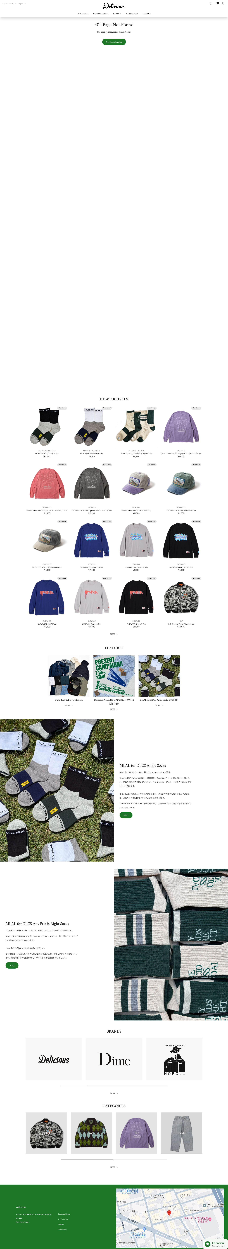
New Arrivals (83, 13)
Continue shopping (114, 42)
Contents (146, 13)
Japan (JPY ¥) (8, 3)
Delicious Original (101, 13)
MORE (112, 634)
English (21, 3)
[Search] (211, 3)
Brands (116, 13)
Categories (131, 13)
